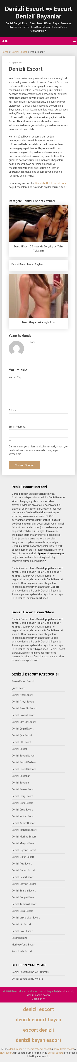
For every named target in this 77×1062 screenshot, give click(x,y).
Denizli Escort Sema (23, 972)
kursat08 (44, 972)
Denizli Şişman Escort (24, 883)
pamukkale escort (64, 1049)
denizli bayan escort (38, 1040)
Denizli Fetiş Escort (22, 796)
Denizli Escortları (21, 782)
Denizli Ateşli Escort (23, 701)
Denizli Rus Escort (22, 863)
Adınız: (12, 410)
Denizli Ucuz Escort (22, 910)
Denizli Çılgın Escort (22, 728)
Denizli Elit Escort (21, 742)
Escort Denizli (19, 937)
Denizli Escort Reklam (24, 769)
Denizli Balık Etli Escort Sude (51, 183)
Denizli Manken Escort (24, 829)
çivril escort (6, 1052)
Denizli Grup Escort (22, 809)
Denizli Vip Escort (21, 924)
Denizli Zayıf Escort (22, 931)
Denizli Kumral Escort (23, 823)
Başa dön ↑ (38, 998)
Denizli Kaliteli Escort (23, 816)
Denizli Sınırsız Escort (24, 890)
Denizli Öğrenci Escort (24, 850)
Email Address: (17, 426)
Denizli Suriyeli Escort (24, 897)
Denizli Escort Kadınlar (24, 762)
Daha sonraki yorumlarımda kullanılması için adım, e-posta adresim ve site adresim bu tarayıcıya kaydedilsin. (38, 450)
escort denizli (49, 501)
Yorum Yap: (15, 377)
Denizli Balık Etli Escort (24, 708)
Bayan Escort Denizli (23, 681)
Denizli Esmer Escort (23, 789)
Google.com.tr (19, 542)
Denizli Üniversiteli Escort (26, 917)
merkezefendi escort (39, 1049)
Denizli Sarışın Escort (23, 870)
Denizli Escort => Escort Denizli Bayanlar (38, 12)
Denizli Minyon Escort (24, 843)
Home (5, 51)
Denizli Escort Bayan (23, 755)
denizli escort (65, 991)
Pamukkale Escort (22, 951)
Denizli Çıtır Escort (22, 735)
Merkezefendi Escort (23, 944)
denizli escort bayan (38, 995)
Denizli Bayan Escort (23, 715)
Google (54, 637)
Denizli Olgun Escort (23, 856)
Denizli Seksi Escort (22, 877)
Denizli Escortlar (21, 775)
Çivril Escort (18, 688)
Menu (5, 40)
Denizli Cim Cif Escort (24, 721)
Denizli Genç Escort (22, 802)
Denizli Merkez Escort (24, 836)
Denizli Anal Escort (22, 694)
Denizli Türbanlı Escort (24, 904)
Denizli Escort (19, 51)
